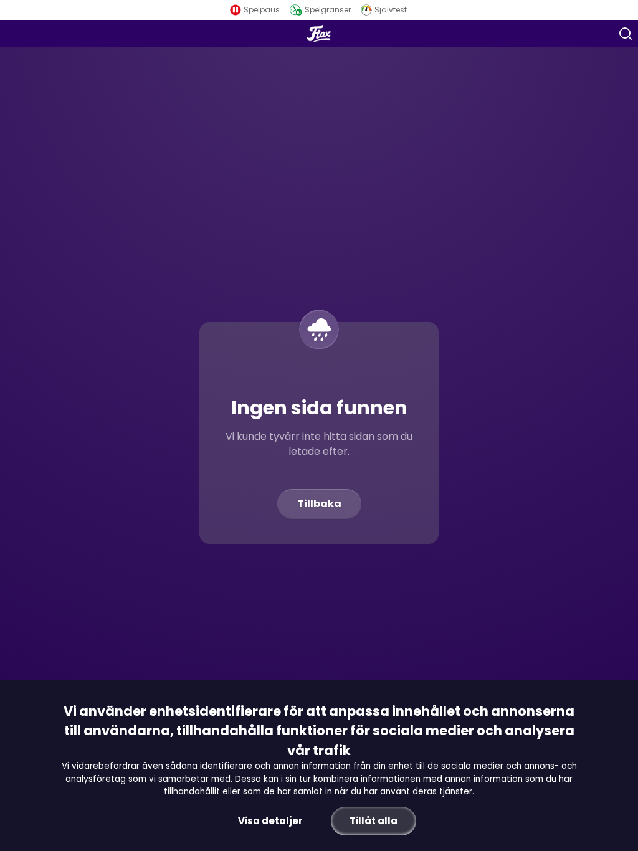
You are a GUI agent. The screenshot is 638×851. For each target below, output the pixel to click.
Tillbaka (319, 504)
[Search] (625, 33)
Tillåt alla (374, 820)
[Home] (319, 33)
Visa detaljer (270, 820)
